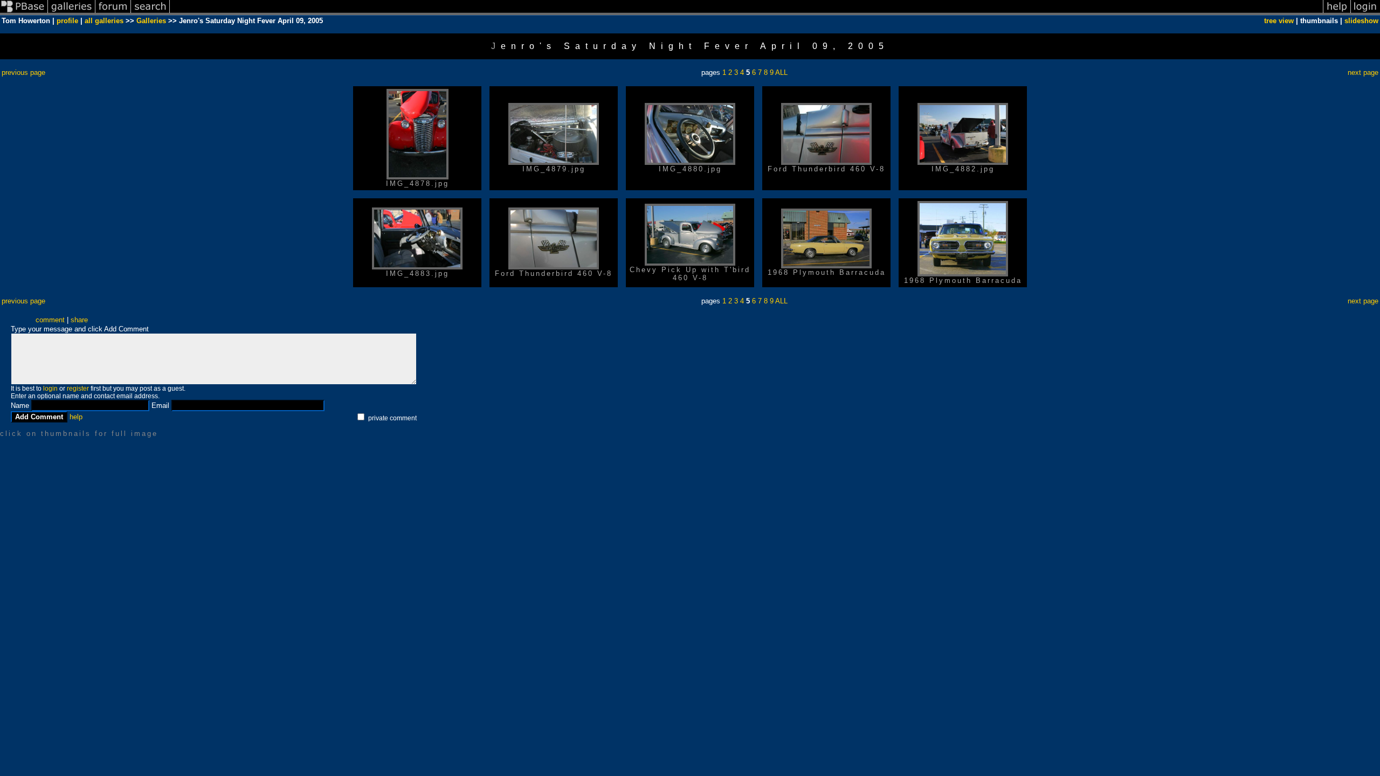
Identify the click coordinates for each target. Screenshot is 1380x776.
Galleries (151, 21)
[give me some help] (1337, 13)
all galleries (104, 21)
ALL (781, 72)
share (79, 320)
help (76, 417)
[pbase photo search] (150, 13)
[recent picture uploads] (71, 13)
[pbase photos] (24, 13)
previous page (23, 72)
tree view (1279, 21)
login (50, 388)
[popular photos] (746, 13)
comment (50, 320)
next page (1363, 72)
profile (67, 21)
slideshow (1361, 21)
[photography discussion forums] (113, 13)
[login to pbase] (1365, 13)
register (78, 388)
